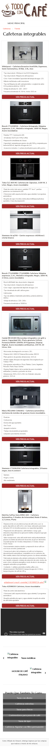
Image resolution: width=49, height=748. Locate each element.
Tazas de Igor (24, 721)
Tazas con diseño (24, 698)
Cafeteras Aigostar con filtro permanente (24, 727)
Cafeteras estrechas (24, 704)
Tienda (17, 29)
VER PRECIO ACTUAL (25, 97)
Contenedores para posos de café (24, 715)
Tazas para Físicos (24, 709)
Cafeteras (7, 29)
